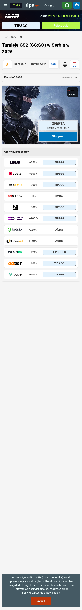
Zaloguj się (49, 6)
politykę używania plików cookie (41, 592)
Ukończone (38, 64)
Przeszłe (20, 64)
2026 (53, 64)
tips (32, 5)
